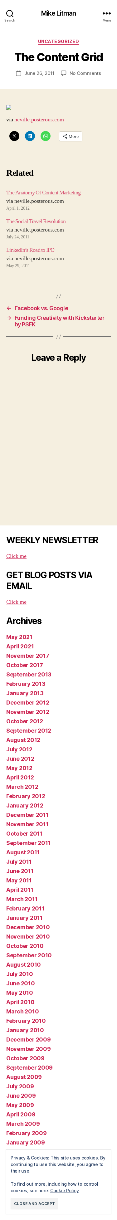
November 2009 (28, 1049)
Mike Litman (58, 13)
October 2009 (25, 1058)
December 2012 (27, 702)
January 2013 (25, 693)
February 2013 (26, 684)
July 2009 (20, 1086)
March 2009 (23, 1123)
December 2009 (28, 1039)
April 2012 (20, 777)
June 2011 (20, 871)
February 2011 (25, 908)
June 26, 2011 (39, 73)
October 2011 (24, 833)
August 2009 (24, 1077)
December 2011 (27, 815)
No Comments (85, 73)
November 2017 (27, 655)
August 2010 (23, 964)
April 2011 (19, 889)
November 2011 (27, 824)
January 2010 (25, 1030)
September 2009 (29, 1067)
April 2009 (20, 1114)
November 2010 (28, 936)
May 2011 (19, 880)
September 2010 (29, 955)
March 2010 (22, 1011)
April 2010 (20, 1002)
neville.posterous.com (39, 119)
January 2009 (25, 1142)
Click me (16, 556)
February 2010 (26, 1020)
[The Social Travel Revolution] (58, 228)
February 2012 (25, 796)
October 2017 (24, 665)
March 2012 (22, 786)
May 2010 (19, 992)
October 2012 (24, 721)
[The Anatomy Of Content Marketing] (58, 200)
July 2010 (19, 974)
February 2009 (26, 1133)
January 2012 (24, 805)
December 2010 (28, 927)
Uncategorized (58, 41)
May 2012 (19, 768)
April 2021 (20, 646)
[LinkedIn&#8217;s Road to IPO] (58, 257)
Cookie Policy (64, 1190)
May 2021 (19, 637)
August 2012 (23, 740)
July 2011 (19, 861)
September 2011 (28, 843)
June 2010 (20, 983)
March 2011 (21, 899)
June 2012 (20, 758)
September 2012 (28, 730)
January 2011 (24, 918)
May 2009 (20, 1105)
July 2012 (19, 749)
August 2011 (23, 852)
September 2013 (28, 674)
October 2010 (25, 946)
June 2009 (21, 1095)
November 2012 (27, 712)
